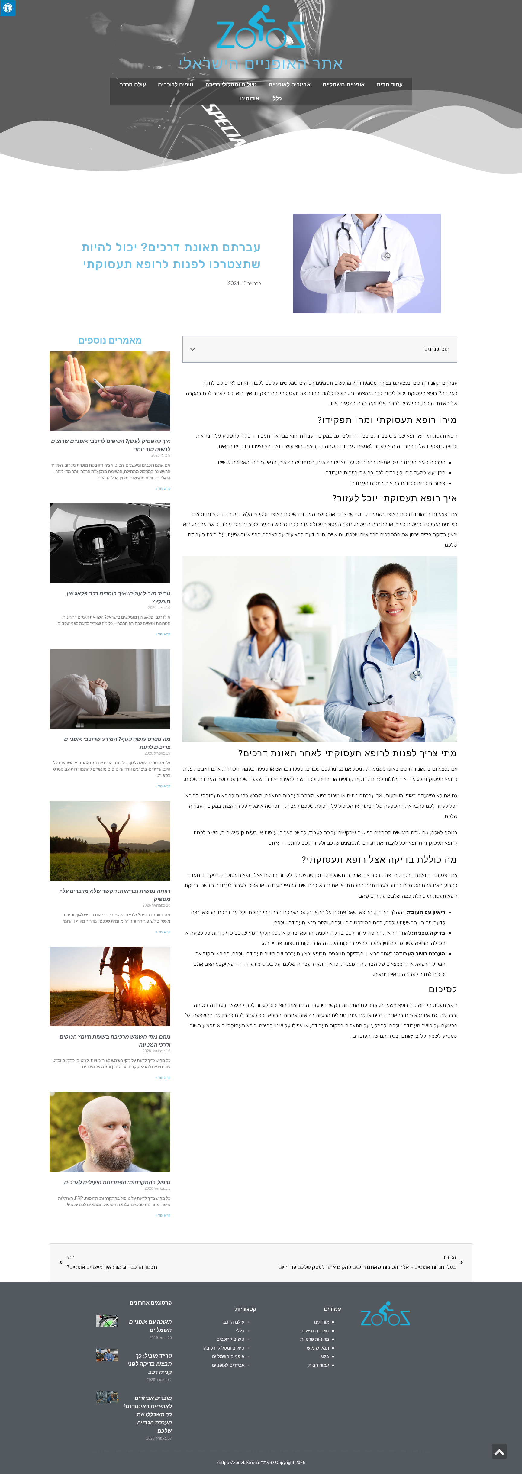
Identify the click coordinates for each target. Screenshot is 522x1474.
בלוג (325, 1356)
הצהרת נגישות (315, 1330)
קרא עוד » (162, 488)
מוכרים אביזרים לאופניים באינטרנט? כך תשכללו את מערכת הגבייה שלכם (147, 1414)
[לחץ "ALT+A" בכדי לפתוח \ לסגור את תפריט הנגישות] (8, 8)
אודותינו (249, 98)
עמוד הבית (390, 85)
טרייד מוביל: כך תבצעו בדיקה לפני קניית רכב (150, 1364)
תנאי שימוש (318, 1348)
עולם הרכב (133, 85)
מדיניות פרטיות (314, 1339)
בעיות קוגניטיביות (239, 832)
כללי (276, 98)
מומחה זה (407, 446)
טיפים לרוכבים (175, 85)
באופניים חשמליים (345, 875)
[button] (192, 349)
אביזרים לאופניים (290, 85)
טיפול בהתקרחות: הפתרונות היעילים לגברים (117, 1182)
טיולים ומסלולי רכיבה (230, 85)
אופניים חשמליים (344, 85)
